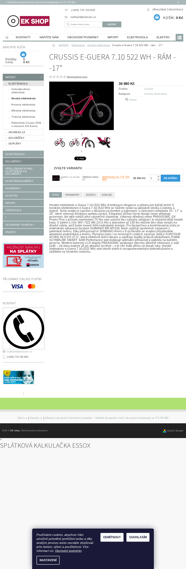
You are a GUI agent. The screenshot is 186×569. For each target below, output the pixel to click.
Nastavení (48, 560)
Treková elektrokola (23, 116)
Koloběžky (16, 137)
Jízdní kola (13, 210)
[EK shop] (33, 21)
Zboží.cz (22, 418)
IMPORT (113, 37)
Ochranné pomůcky (19, 224)
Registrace (176, 9)
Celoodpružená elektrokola (20, 91)
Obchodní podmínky (83, 37)
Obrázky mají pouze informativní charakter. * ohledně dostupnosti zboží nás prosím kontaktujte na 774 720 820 (107, 418)
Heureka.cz (17, 132)
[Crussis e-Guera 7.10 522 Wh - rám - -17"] (56, 177)
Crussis (148, 88)
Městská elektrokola (23, 110)
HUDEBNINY (13, 188)
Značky (10, 232)
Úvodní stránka (7, 37)
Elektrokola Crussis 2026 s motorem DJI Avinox (26, 124)
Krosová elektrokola (23, 104)
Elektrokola (137, 37)
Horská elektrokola (23, 98)
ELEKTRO (163, 37)
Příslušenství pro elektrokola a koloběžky (18, 171)
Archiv (10, 202)
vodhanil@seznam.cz (19, 351)
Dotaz (133, 99)
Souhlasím (138, 537)
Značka (90, 195)
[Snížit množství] (158, 179)
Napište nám (49, 37)
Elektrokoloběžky (19, 181)
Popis (55, 195)
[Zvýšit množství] (158, 176)
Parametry (73, 195)
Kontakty (23, 37)
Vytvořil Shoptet (175, 430)
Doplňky (15, 143)
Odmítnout (112, 537)
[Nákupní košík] (23, 54)
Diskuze (107, 195)
